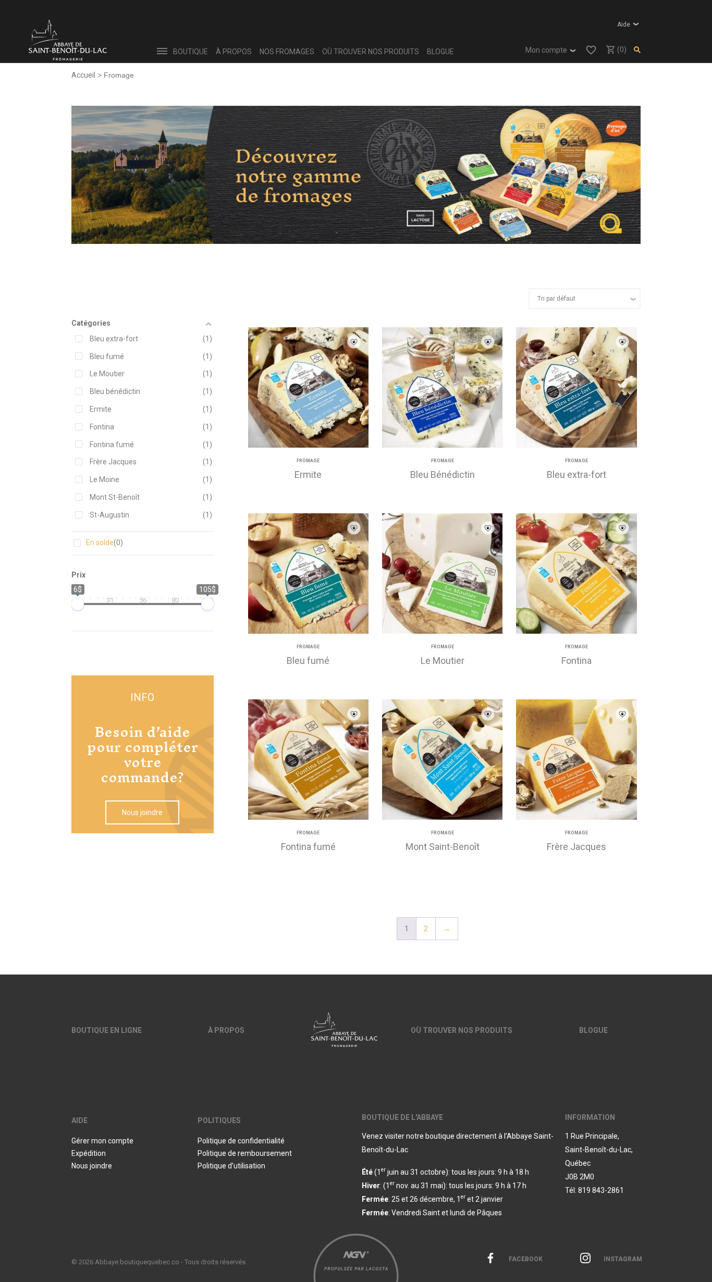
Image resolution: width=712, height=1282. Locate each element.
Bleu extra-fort (114, 339)
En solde (104, 542)
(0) (621, 49)
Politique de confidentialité (241, 1141)
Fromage (308, 460)
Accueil (83, 75)
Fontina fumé (112, 444)
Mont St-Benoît (115, 497)
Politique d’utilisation (231, 1166)
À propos (234, 51)
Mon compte (546, 50)
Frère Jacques (113, 462)
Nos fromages (287, 51)
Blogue (440, 51)
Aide (623, 24)
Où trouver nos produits (370, 51)
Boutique (190, 51)
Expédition (88, 1153)
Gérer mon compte (102, 1141)
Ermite (101, 409)
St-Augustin (109, 515)
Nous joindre (142, 812)
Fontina (102, 427)
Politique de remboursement (245, 1153)
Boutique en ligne (106, 1030)
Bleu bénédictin (115, 391)
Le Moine (104, 479)
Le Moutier (107, 373)
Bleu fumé (107, 356)
